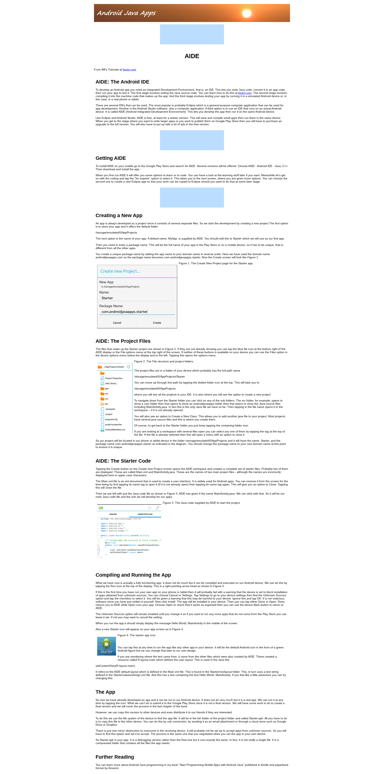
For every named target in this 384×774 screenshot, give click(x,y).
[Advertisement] (192, 34)
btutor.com (129, 69)
